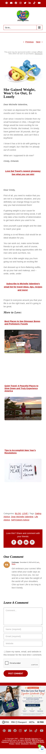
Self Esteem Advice (20, 520)
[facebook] (15, 730)
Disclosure (38, 54)
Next (38, 42)
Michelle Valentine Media (35, 742)
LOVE (25, 513)
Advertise (32, 744)
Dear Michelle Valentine (22, 517)
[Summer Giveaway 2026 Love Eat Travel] (23, 686)
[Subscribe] (9, 730)
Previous (29, 42)
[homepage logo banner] (23, 720)
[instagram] (20, 730)
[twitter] (25, 730)
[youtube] (41, 730)
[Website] (4, 730)
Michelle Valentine (31, 739)
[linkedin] (30, 730)
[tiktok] (36, 730)
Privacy (11, 744)
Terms (17, 744)
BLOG (18, 513)
